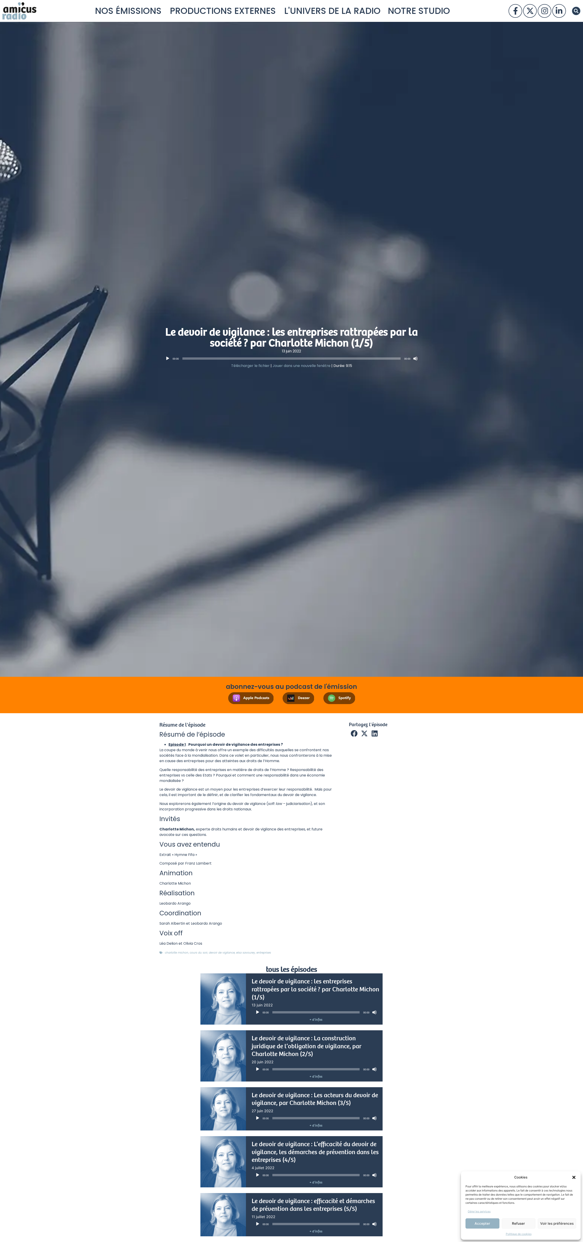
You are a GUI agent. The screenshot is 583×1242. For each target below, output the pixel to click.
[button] (574, 1177)
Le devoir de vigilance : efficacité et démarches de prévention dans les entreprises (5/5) (313, 1205)
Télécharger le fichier (250, 365)
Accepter (482, 1223)
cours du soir (198, 952)
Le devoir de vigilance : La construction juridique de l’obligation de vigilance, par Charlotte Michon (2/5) (306, 1046)
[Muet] (415, 358)
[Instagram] (544, 11)
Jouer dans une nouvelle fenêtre (301, 365)
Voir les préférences (557, 1223)
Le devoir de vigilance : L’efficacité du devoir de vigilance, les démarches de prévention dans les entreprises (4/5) (315, 1152)
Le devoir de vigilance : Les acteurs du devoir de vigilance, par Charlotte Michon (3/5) (315, 1099)
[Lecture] (167, 358)
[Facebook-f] (515, 11)
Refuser (518, 1223)
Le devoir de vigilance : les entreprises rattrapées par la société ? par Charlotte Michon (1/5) (315, 989)
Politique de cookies (519, 1234)
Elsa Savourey (245, 952)
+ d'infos (315, 1019)
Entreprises (263, 952)
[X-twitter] (530, 11)
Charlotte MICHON (176, 952)
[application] (291, 358)
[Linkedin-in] (559, 11)
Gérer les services (479, 1211)
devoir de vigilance (222, 952)
